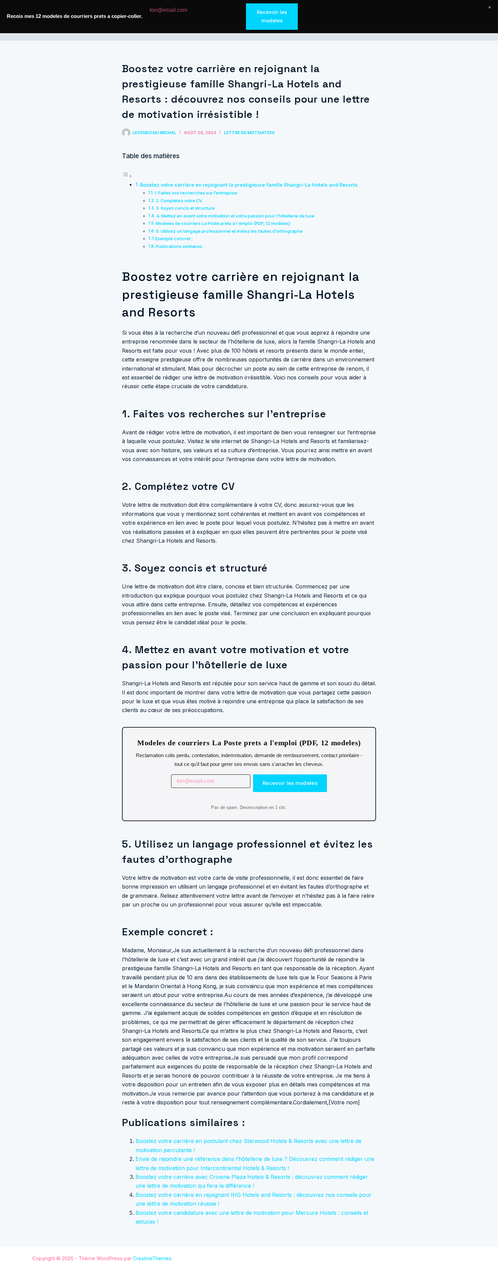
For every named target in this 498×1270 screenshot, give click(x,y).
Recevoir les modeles (290, 783)
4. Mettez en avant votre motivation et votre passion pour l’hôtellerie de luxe (235, 215)
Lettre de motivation (249, 132)
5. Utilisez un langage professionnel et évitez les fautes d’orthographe (229, 231)
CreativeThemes (152, 1258)
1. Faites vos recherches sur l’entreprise (195, 192)
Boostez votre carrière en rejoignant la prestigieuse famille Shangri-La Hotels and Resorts (249, 185)
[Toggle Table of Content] (127, 175)
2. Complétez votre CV (179, 200)
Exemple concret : (173, 238)
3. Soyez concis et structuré (185, 208)
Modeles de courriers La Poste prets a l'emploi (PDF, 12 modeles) (223, 223)
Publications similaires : (180, 246)
